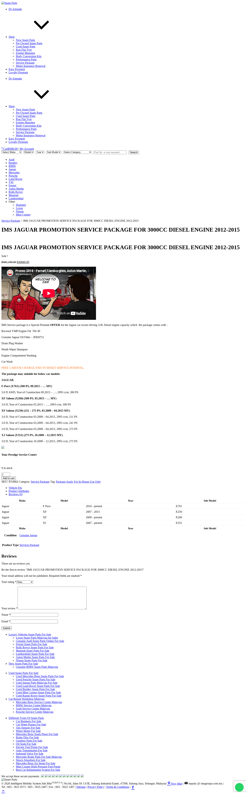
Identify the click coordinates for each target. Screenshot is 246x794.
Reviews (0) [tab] (16, 494)
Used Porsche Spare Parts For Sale (35, 679)
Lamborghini (16, 198)
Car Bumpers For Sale (28, 721)
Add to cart (8, 478)
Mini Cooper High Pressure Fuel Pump (38, 766)
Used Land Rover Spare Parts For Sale (38, 685)
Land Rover (15, 179)
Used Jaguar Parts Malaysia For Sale (36, 682)
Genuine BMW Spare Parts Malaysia (37, 666)
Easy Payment (17, 69)
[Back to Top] (3, 790)
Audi (11, 159)
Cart (9, 148)
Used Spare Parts (25, 46)
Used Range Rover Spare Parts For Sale (38, 695)
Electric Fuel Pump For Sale (32, 747)
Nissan (20, 211)
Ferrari (12, 185)
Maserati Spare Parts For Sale (32, 650)
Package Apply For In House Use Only (78, 481)
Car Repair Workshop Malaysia (26, 698)
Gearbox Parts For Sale (29, 740)
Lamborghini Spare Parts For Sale (35, 653)
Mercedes (14, 172)
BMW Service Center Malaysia (34, 705)
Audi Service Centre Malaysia (33, 708)
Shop (12, 36)
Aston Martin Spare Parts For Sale (35, 657)
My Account (27, 148)
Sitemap (81, 786)
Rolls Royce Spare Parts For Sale (35, 647)
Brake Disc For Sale (27, 737)
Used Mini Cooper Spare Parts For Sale (38, 692)
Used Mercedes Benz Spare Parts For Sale (40, 676)
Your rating (8, 581)
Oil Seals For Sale (26, 743)
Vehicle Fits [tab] (15, 487)
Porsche (13, 175)
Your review (9, 608)
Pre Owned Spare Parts (29, 43)
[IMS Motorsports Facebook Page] (133, 786)
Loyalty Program (18, 72)
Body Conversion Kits (28, 56)
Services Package (29, 545)
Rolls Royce (16, 191)
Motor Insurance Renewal (30, 65)
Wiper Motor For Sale (28, 730)
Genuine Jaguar (28, 535)
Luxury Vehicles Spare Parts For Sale (30, 634)
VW (11, 182)
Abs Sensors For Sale (28, 727)
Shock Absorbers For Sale (31, 760)
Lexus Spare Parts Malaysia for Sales (37, 637)
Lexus (19, 208)
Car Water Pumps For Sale (31, 724)
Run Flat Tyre (24, 49)
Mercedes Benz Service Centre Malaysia (39, 702)
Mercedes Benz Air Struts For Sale (35, 763)
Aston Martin (16, 188)
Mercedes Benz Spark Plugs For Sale (37, 734)
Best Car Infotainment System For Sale (38, 769)
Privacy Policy (96, 786)
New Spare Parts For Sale (23, 663)
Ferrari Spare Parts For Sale (31, 644)
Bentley (13, 162)
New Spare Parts (25, 40)
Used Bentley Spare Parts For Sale (35, 689)
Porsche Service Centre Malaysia (34, 711)
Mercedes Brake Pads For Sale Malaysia (39, 756)
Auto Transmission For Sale (32, 750)
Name (5, 614)
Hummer (21, 204)
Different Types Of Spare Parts (26, 717)
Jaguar (12, 169)
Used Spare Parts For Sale (23, 673)
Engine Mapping (25, 53)
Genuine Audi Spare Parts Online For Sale (40, 640)
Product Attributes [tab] (19, 491)
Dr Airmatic (15, 9)
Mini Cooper (23, 214)
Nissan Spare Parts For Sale (31, 660)
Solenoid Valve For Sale (29, 753)
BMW (12, 166)
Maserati (13, 195)
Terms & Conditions (117, 786)
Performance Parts (26, 59)
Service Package (25, 62)
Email (5, 621)
